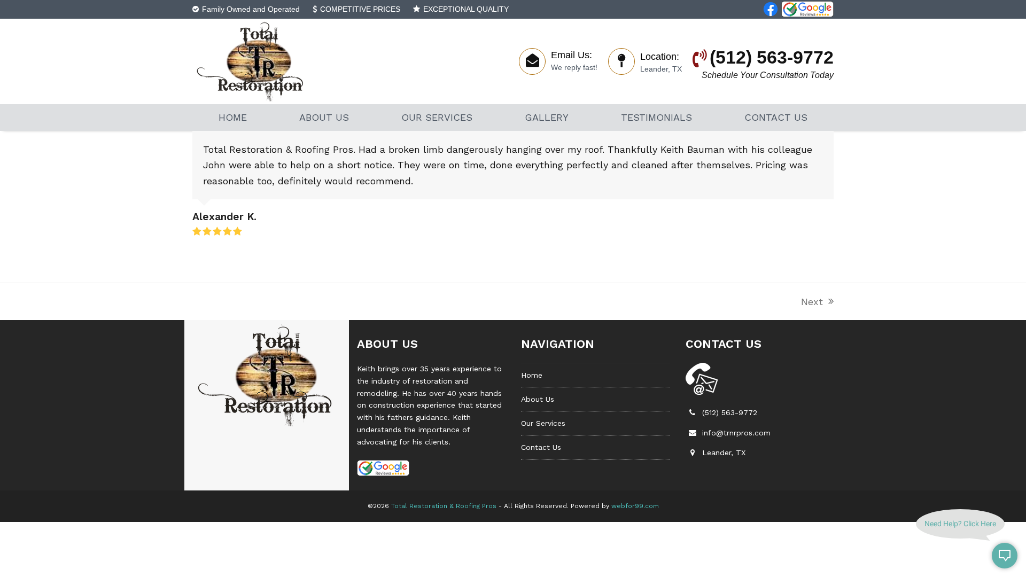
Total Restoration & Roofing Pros (443, 506)
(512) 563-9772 (729, 412)
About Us (537, 399)
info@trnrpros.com (736, 432)
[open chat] (1004, 555)
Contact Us (541, 447)
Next (813, 302)
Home (531, 375)
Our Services (543, 423)
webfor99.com (635, 506)
